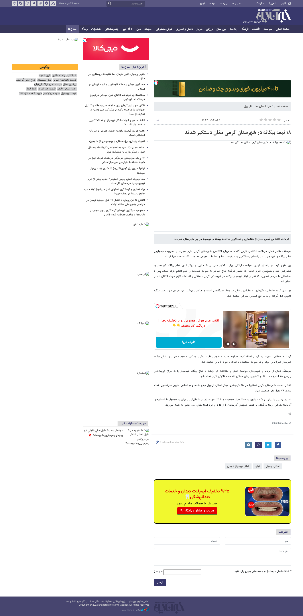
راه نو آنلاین (58, 76)
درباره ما (224, 4)
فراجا (257, 466)
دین (138, 29)
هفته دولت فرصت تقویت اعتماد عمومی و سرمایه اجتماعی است (117, 133)
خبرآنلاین (266, 16)
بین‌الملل (221, 29)
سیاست (268, 29)
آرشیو (202, 4)
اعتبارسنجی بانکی (66, 89)
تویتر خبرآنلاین (33, 3)
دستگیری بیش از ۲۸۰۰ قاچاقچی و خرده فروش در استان (117, 86)
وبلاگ (84, 29)
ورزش (209, 29)
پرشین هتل (69, 84)
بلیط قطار (31, 89)
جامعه (233, 29)
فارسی (283, 4)
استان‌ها (72, 29)
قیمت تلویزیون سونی (64, 80)
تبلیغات (212, 4)
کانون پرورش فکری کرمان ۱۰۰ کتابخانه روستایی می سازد (116, 76)
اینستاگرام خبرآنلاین (40, 3)
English (260, 4)
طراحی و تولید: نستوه (130, 610)
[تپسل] (156, 82)
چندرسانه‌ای (112, 29)
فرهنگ (245, 29)
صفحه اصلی (282, 29)
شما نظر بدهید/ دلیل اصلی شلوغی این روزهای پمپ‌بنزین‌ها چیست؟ (103, 433)
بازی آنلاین (45, 76)
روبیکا (14, 3)
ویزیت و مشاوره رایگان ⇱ (197, 510)
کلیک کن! (188, 342)
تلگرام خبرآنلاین (46, 3)
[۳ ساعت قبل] (137, 437)
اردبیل (247, 106)
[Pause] (227, 344)
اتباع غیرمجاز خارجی (238, 466)
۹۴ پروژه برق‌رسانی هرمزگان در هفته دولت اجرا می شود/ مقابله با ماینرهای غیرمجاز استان (116, 160)
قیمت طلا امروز (47, 89)
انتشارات (96, 29)
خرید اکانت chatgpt (30, 93)
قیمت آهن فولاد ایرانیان (48, 84)
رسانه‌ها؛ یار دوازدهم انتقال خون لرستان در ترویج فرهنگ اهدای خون (117, 97)
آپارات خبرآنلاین (27, 3)
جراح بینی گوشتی (26, 80)
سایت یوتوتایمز (51, 93)
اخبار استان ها (264, 106)
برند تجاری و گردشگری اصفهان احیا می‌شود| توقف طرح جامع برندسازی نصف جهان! (114, 191)
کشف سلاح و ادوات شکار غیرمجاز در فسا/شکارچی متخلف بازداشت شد (117, 122)
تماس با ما (237, 4)
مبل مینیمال (44, 80)
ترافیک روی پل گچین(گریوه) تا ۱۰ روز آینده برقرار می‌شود (117, 170)
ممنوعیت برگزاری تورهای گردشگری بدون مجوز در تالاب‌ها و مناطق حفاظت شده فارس (117, 212)
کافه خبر (127, 29)
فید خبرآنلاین (53, 3)
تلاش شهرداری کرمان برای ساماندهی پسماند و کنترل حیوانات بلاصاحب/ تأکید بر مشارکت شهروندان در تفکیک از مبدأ (115, 109)
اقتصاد (256, 29)
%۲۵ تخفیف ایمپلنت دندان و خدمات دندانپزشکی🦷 (197, 494)
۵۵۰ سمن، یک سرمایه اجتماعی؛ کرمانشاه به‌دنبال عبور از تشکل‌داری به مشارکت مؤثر (116, 149)
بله (21, 3)
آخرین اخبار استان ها (133, 67)
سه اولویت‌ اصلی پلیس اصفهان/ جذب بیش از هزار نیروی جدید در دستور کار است (116, 181)
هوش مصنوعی (164, 29)
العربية (272, 4)
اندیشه (148, 29)
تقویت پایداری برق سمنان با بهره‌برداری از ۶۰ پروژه (117, 141)
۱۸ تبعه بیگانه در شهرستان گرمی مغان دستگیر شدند (238, 132)
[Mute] (234, 344)
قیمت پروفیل (68, 93)
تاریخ (200, 29)
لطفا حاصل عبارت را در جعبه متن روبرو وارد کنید (262, 571)
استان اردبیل (273, 466)
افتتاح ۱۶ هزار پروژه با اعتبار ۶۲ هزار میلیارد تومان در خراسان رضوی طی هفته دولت (115, 202)
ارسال (160, 582)
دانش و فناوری (184, 29)
